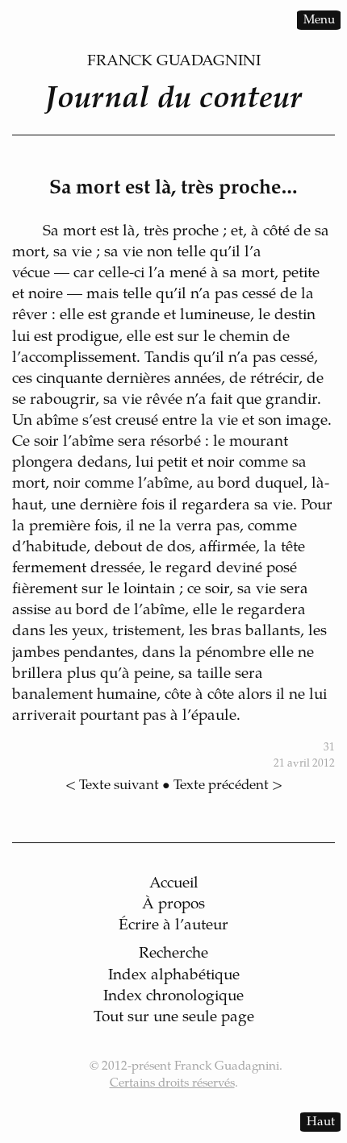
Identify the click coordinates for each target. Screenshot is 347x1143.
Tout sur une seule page (174, 1017)
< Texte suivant (112, 785)
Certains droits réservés (172, 1084)
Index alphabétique (174, 975)
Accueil (174, 884)
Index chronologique (173, 996)
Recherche (173, 954)
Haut (321, 1122)
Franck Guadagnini (174, 61)
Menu (319, 20)
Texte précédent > (228, 785)
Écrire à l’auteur (173, 925)
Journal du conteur (173, 100)
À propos (173, 904)
